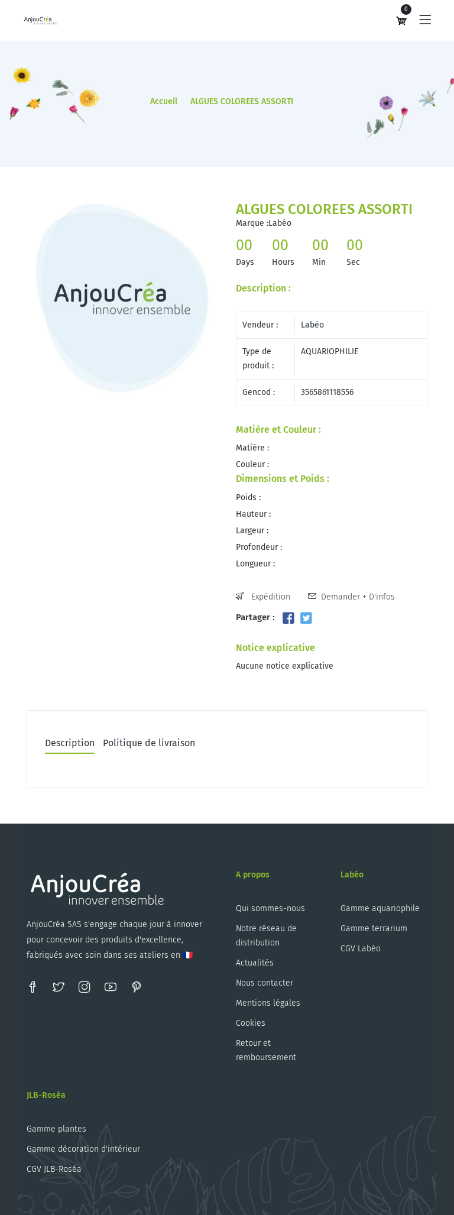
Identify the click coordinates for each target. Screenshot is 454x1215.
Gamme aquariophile (380, 908)
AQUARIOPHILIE (329, 351)
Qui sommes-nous (270, 908)
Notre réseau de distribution (266, 936)
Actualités (255, 963)
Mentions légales (268, 1003)
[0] (401, 21)
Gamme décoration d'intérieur (83, 1149)
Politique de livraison (149, 743)
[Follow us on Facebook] (288, 618)
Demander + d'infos (358, 597)
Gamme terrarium (373, 929)
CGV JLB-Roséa (54, 1169)
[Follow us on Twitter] (305, 618)
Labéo (312, 325)
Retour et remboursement (266, 1050)
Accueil (163, 101)
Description (70, 743)
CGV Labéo (360, 949)
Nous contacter (264, 983)
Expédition (269, 597)
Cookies (250, 1023)
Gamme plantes (56, 1129)
